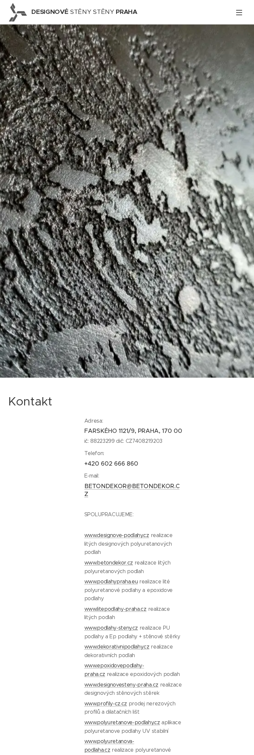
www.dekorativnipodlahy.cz (116, 647)
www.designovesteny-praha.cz (121, 685)
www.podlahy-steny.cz (111, 628)
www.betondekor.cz (108, 563)
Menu (239, 12)
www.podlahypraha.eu (111, 581)
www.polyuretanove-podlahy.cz (122, 722)
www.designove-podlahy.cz (116, 535)
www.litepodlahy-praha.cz (115, 609)
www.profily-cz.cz (105, 703)
